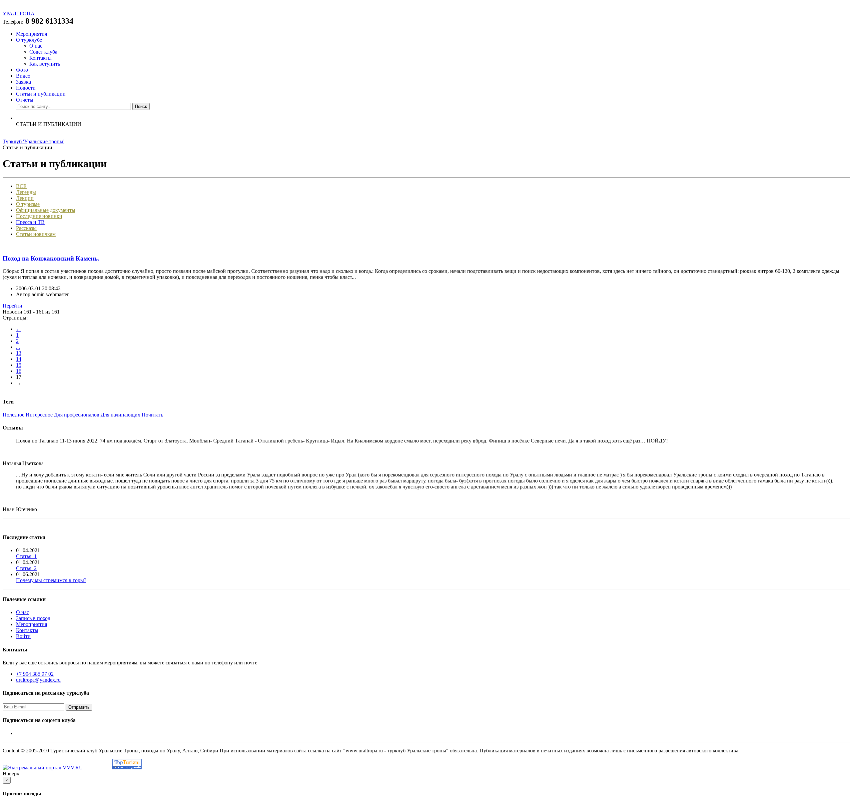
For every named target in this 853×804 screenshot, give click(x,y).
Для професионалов (77, 414)
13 (18, 353)
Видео (23, 76)
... (18, 347)
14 (18, 359)
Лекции (25, 198)
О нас (35, 46)
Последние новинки (39, 216)
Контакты (40, 58)
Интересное (39, 414)
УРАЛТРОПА (19, 13)
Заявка (23, 82)
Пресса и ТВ (30, 222)
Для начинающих (120, 414)
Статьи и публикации (41, 94)
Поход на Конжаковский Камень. (51, 258)
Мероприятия (31, 34)
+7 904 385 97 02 (35, 674)
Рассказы (26, 228)
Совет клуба (43, 52)
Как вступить (44, 64)
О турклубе (29, 40)
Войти (23, 636)
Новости (26, 88)
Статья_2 (26, 568)
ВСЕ (21, 186)
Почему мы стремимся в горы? (51, 580)
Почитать (152, 414)
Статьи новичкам (36, 234)
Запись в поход (33, 618)
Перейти (12, 306)
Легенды (26, 192)
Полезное (13, 414)
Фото (22, 70)
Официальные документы (45, 210)
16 (18, 371)
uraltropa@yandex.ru (38, 680)
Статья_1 (26, 556)
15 (18, 365)
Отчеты (24, 100)
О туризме (28, 204)
